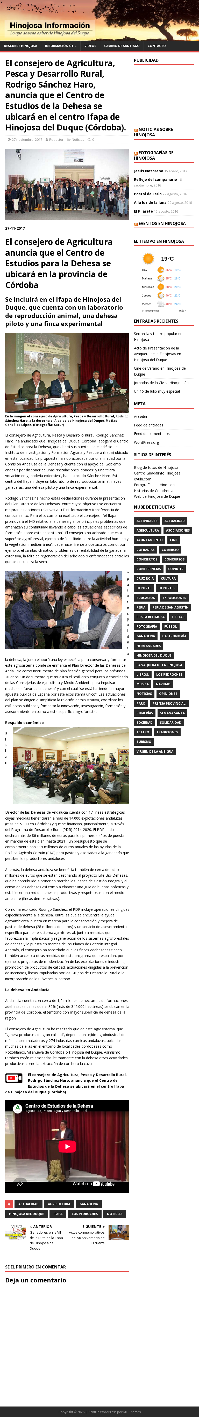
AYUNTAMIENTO (150, 540)
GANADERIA (89, 1204)
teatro (143, 732)
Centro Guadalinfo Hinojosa (157, 473)
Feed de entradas (148, 425)
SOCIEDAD (145, 722)
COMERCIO (170, 550)
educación (146, 598)
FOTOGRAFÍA (147, 626)
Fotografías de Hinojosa (153, 155)
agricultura (59, 1204)
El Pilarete (143, 211)
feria (141, 607)
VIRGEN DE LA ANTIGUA (155, 751)
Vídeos (90, 46)
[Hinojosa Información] (99, 37)
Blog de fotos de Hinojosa (156, 467)
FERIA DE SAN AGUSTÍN (171, 607)
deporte (144, 588)
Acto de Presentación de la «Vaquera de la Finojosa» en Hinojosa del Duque (157, 354)
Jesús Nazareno (148, 170)
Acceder (140, 416)
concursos (174, 559)
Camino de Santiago (122, 46)
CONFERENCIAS (149, 569)
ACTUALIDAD (28, 1204)
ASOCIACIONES (178, 530)
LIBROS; (143, 674)
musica (143, 684)
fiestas (178, 617)
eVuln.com (142, 479)
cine (173, 540)
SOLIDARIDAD (170, 722)
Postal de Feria (148, 193)
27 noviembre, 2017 (27, 139)
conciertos (147, 559)
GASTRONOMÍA (174, 636)
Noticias (78, 139)
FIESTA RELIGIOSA (151, 617)
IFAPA (57, 1214)
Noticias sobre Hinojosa (153, 132)
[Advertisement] (164, 96)
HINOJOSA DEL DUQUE (26, 1214)
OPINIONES (168, 693)
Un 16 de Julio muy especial (157, 391)
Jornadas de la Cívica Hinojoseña (161, 382)
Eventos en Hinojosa (162, 223)
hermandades (149, 646)
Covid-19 (175, 569)
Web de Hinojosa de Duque (157, 496)
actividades (147, 521)
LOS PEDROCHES (85, 1214)
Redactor (56, 139)
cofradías (145, 550)
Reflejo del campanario (155, 179)
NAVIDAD (163, 684)
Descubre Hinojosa (20, 46)
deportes (167, 588)
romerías (145, 713)
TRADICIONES (167, 732)
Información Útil (60, 46)
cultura (168, 578)
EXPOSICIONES (174, 598)
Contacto (157, 46)
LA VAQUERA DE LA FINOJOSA (159, 665)
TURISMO (144, 741)
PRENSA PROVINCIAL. (169, 703)
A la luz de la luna (150, 202)
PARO (141, 703)
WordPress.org (146, 442)
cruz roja (145, 578)
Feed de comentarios (152, 433)
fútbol (170, 626)
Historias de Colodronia (153, 490)
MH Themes (132, 1412)
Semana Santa (172, 713)
